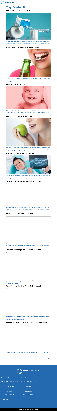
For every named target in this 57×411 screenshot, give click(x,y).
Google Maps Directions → (28, 392)
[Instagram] (11, 403)
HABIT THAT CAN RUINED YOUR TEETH (22, 47)
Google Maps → (9, 392)
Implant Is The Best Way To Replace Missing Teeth (26, 322)
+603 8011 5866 (10, 386)
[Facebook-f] (6, 403)
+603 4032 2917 (29, 386)
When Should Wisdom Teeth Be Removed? (23, 213)
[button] (39, 2)
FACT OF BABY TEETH (15, 84)
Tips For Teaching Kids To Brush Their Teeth (24, 250)
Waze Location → (9, 391)
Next (49, 358)
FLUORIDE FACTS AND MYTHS (19, 11)
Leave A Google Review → (9, 394)
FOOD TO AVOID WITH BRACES (19, 116)
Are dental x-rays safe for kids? (20, 153)
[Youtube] (15, 403)
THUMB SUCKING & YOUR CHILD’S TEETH (23, 181)
